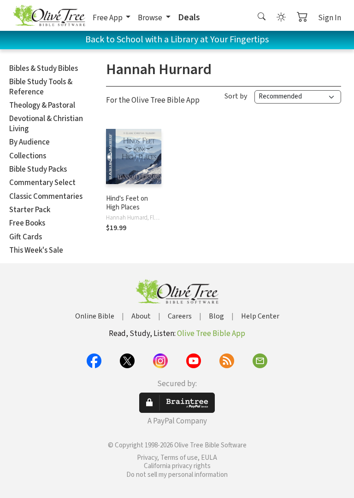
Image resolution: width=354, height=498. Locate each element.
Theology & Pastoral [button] (42, 105)
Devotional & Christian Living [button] (46, 123)
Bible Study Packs (38, 169)
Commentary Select (42, 182)
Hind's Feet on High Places (127, 203)
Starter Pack (29, 209)
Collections (27, 156)
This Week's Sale (36, 250)
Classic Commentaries (46, 196)
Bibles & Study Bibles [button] (43, 68)
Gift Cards (25, 237)
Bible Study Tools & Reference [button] (40, 86)
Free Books (27, 223)
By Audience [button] (29, 142)
